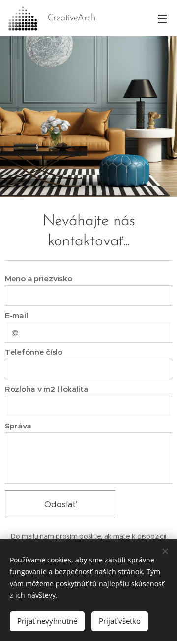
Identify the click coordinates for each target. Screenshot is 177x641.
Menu (162, 18)
